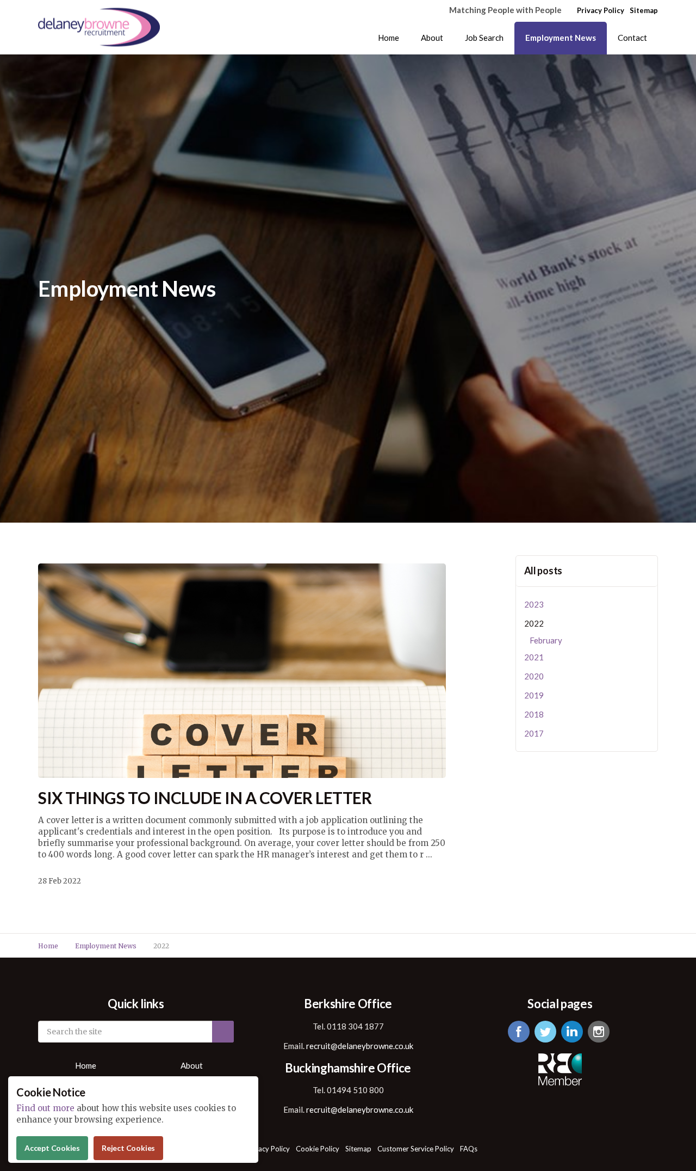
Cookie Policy (317, 1148)
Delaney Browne (99, 27)
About (432, 37)
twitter (545, 1032)
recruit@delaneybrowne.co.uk (359, 1046)
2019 (534, 695)
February (546, 640)
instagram (599, 1032)
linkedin (572, 1032)
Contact (632, 37)
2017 (534, 733)
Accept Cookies (52, 1147)
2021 (534, 657)
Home (388, 37)
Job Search (484, 37)
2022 (534, 623)
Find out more (45, 1108)
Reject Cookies (128, 1147)
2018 (534, 714)
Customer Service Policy (415, 1148)
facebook (519, 1032)
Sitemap (644, 10)
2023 (534, 604)
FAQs (468, 1148)
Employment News (560, 37)
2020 (534, 676)
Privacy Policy (600, 10)
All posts (543, 571)
